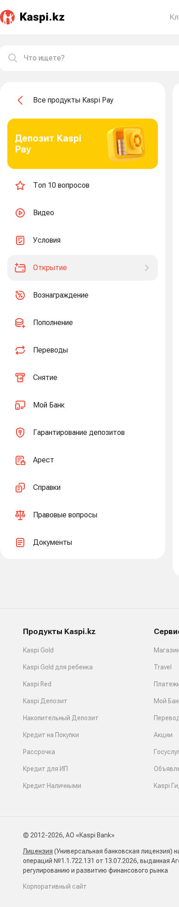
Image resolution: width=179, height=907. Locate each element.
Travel (163, 667)
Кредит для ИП (45, 768)
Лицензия (38, 851)
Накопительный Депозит (61, 718)
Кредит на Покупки (51, 735)
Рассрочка (39, 751)
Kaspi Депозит (45, 701)
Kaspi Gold (38, 650)
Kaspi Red (37, 684)
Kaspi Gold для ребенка (58, 667)
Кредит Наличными (52, 785)
